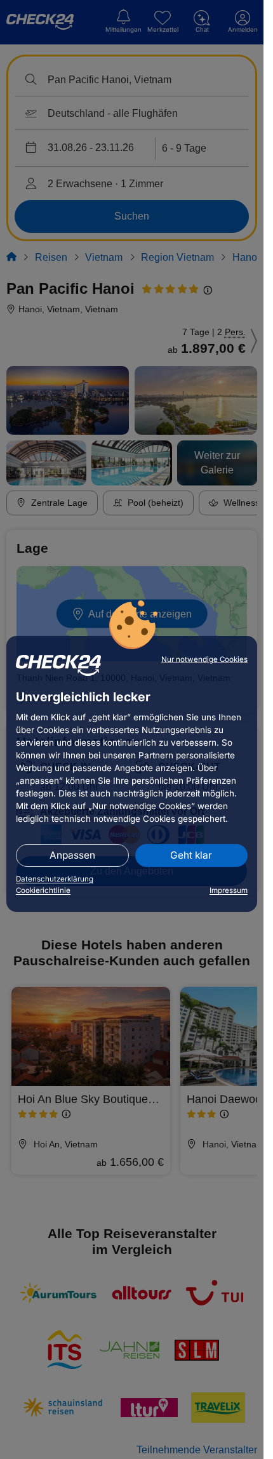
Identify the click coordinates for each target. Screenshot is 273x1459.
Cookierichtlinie (43, 890)
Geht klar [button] (191, 855)
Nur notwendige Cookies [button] (204, 659)
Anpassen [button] (72, 855)
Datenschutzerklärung (54, 879)
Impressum (229, 890)
